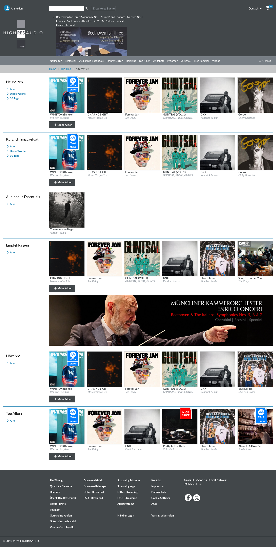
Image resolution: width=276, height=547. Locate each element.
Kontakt (156, 480)
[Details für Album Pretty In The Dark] (180, 426)
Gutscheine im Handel (63, 521)
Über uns (55, 492)
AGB (154, 503)
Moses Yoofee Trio (97, 117)
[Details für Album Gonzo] (255, 94)
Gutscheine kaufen (61, 515)
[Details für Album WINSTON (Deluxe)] (67, 94)
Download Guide (93, 480)
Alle (12, 89)
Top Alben (144, 60)
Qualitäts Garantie (61, 486)
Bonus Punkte (58, 503)
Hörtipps (131, 60)
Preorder (172, 60)
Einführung (56, 480)
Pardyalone (244, 449)
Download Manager (95, 486)
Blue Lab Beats (209, 281)
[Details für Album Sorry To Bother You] (255, 258)
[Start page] (23, 34)
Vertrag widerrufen (162, 515)
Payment (55, 509)
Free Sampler (201, 60)
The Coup (243, 281)
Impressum (157, 486)
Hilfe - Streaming (127, 492)
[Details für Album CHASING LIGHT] (104, 94)
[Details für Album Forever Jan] (142, 94)
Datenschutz (158, 492)
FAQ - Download (93, 498)
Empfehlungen (114, 60)
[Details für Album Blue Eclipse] (217, 258)
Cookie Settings (160, 498)
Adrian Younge (58, 232)
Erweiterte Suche (104, 8)
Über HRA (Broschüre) (63, 498)
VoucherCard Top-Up (62, 527)
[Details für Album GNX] (217, 94)
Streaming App (126, 486)
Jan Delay (130, 117)
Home (52, 68)
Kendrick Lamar (209, 117)
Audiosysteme (125, 503)
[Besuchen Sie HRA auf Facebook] (188, 497)
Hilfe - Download (94, 492)
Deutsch (254, 8)
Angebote (158, 60)
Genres (266, 60)
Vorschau (185, 60)
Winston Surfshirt (59, 117)
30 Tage (14, 98)
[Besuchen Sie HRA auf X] (196, 497)
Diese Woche (17, 93)
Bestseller (70, 60)
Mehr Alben (64, 124)
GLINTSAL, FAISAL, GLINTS (178, 117)
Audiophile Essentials (91, 60)
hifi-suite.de (195, 484)
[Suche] (86, 8)
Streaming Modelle (128, 480)
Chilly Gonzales (246, 117)
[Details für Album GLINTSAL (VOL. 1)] (180, 94)
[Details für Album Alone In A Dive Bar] (255, 426)
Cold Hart (168, 449)
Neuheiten (56, 60)
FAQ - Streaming (127, 498)
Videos (216, 60)
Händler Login (125, 515)
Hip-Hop (66, 68)
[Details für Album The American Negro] (67, 209)
